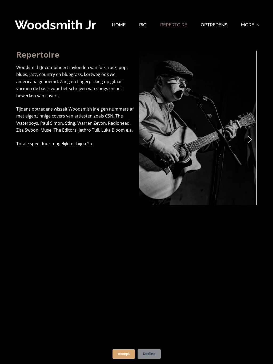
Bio (143, 24)
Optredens (214, 24)
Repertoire (173, 24)
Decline (149, 354)
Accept (124, 354)
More (247, 24)
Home (119, 24)
